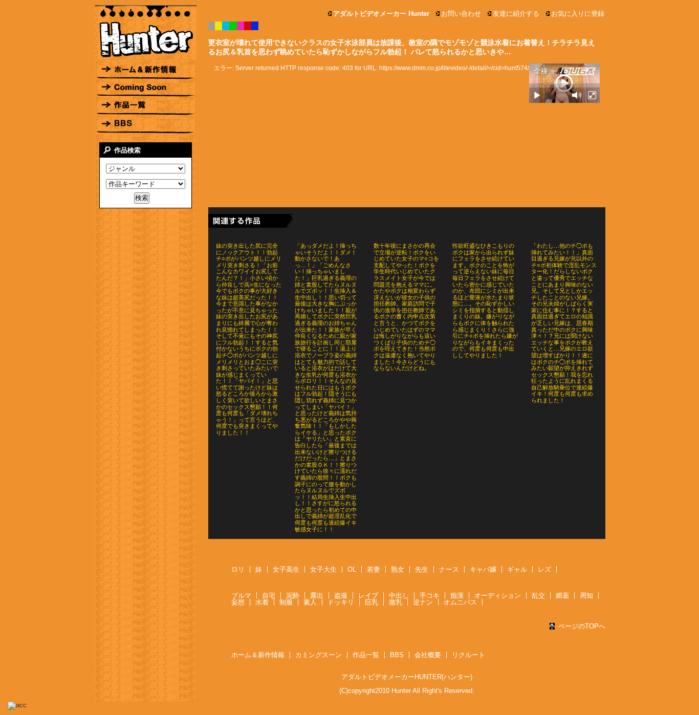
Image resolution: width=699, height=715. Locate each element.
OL (351, 569)
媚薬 (562, 595)
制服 (286, 602)
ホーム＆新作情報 (258, 655)
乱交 (538, 595)
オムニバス (460, 602)
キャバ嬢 (483, 569)
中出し (399, 595)
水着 (262, 602)
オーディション (497, 595)
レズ (544, 569)
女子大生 (323, 569)
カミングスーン (318, 655)
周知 (586, 595)
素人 (310, 602)
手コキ (430, 595)
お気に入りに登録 (577, 13)
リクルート (468, 655)
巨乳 (371, 602)
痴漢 (457, 595)
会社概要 (427, 655)
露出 (316, 595)
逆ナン (423, 602)
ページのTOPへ (581, 626)
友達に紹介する (516, 13)
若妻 (373, 569)
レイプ (368, 595)
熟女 (397, 569)
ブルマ (241, 595)
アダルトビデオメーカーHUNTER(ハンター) (406, 677)
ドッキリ (340, 602)
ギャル (517, 569)
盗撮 (340, 595)
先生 (421, 569)
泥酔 (292, 595)
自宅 (268, 595)
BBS (397, 655)
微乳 (395, 602)
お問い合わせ (461, 13)
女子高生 (286, 569)
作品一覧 (366, 655)
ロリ (238, 569)
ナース (449, 569)
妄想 (238, 602)
